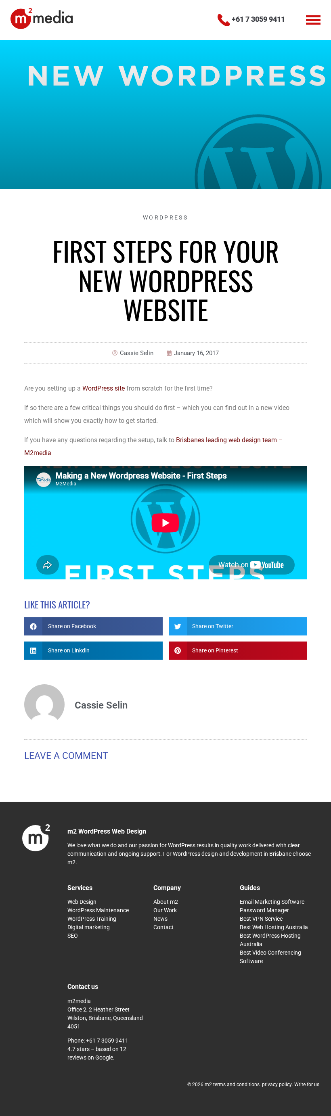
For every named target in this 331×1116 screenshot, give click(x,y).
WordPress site (103, 388)
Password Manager (264, 910)
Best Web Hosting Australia (274, 927)
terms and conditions (236, 1084)
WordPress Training (91, 918)
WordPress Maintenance (98, 910)
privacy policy (277, 1084)
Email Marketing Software (272, 902)
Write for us (306, 1084)
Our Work (165, 910)
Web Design (81, 902)
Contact (163, 927)
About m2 (165, 902)
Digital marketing (88, 927)
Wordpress (165, 217)
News (160, 918)
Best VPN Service (261, 918)
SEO (72, 935)
